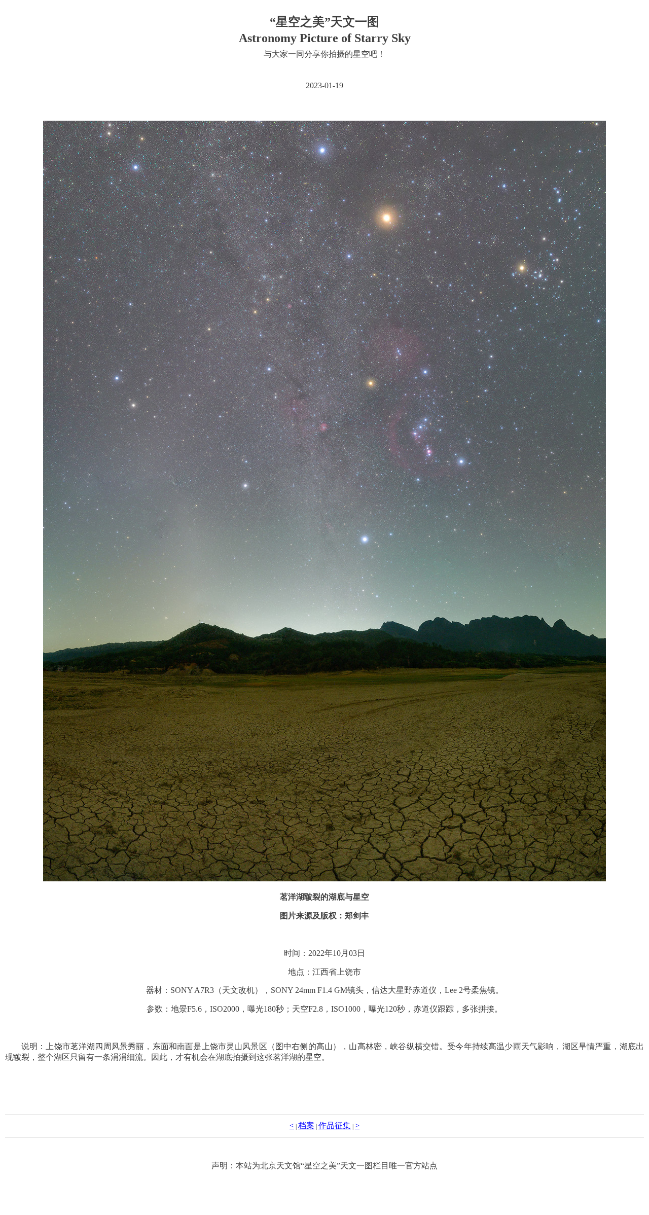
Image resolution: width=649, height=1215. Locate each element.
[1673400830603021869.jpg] (324, 501)
